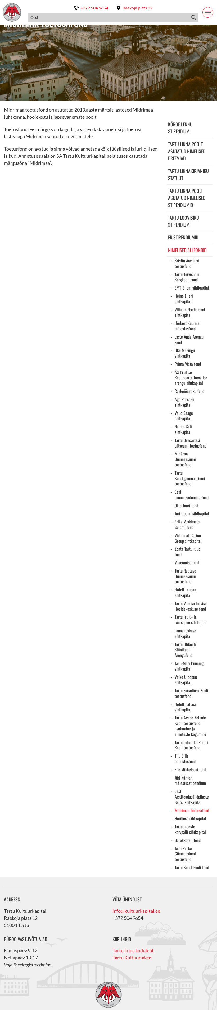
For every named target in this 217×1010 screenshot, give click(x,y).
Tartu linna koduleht (133, 950)
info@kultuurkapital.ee (136, 911)
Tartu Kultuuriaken (131, 957)
